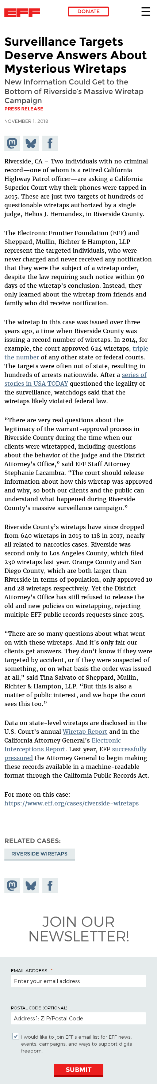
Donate (88, 11)
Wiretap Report (85, 731)
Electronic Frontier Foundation (24, 12)
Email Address (29, 970)
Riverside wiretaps (39, 853)
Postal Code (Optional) (39, 1007)
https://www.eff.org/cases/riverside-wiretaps (71, 803)
